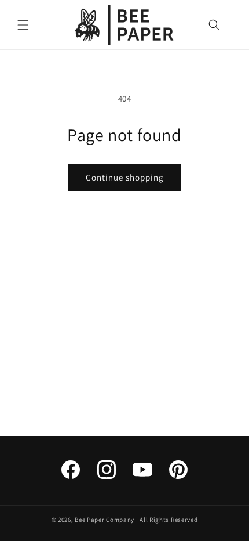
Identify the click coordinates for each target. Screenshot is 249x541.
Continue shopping (125, 177)
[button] (23, 25)
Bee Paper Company (104, 519)
